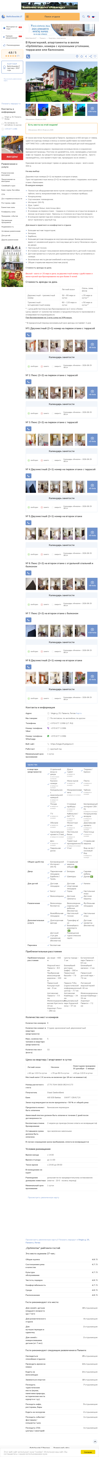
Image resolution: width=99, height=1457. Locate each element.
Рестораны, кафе (8, 203)
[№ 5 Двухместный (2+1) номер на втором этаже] (31, 534)
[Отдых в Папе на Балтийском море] (49, 5)
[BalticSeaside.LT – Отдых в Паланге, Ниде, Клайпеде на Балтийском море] (11, 17)
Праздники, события (9, 216)
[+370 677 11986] (28, 334)
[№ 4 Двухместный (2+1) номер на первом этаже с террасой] (31, 487)
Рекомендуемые (13, 45)
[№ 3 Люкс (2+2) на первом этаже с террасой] (31, 440)
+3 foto (92, 441)
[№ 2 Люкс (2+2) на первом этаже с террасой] (31, 393)
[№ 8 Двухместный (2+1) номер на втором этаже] (31, 678)
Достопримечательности (11, 198)
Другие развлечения (9, 240)
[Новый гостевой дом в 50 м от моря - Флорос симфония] (61, 30)
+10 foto (92, 632)
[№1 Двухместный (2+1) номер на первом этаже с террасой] (31, 346)
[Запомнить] (95, 56)
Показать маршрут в (10, 103)
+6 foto (92, 394)
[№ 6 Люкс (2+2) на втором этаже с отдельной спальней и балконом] (31, 584)
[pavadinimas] (77, 56)
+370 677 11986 (10, 129)
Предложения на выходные (8, 180)
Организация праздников (6, 221)
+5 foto (92, 488)
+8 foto (92, 347)
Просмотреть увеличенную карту (13, 80)
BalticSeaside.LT (31, 38)
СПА (3, 194)
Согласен (88, 1451)
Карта (78, 713)
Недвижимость (7, 227)
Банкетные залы (8, 207)
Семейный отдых (8, 186)
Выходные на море (13, 28)
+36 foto (92, 111)
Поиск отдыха (52, 16)
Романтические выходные (7, 174)
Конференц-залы (8, 212)
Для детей (5, 235)
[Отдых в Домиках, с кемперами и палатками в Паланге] (12, 266)
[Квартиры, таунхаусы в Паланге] (12, 148)
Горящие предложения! (13, 37)
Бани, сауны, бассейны (10, 190)
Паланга (43, 38)
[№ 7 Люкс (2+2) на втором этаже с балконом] (31, 631)
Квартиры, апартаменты (57, 38)
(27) (17, 56)
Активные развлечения (10, 231)
